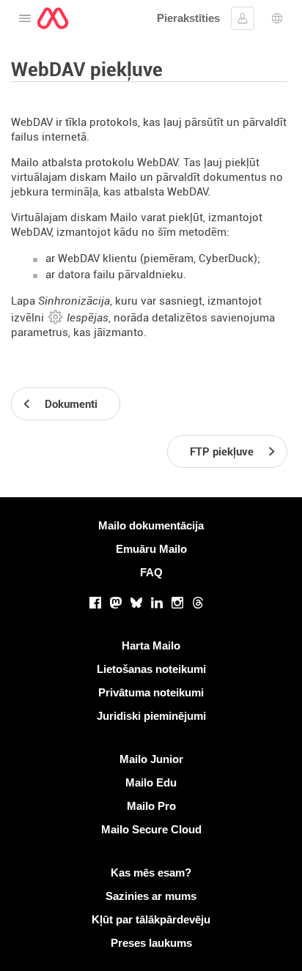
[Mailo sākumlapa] (53, 18)
